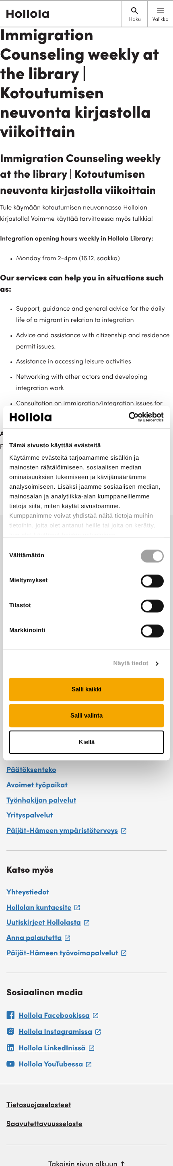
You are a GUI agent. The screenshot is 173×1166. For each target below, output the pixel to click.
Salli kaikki (86, 689)
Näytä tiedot (130, 663)
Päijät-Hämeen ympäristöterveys (66, 832)
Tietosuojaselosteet (38, 1106)
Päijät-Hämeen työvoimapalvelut (66, 955)
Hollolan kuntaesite (43, 909)
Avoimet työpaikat (37, 786)
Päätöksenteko (31, 770)
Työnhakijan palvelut (41, 801)
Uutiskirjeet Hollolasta (47, 924)
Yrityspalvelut (29, 816)
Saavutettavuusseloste (44, 1125)
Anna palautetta (38, 939)
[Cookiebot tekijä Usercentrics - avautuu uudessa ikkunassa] (128, 417)
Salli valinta (86, 715)
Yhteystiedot (27, 893)
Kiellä (87, 742)
